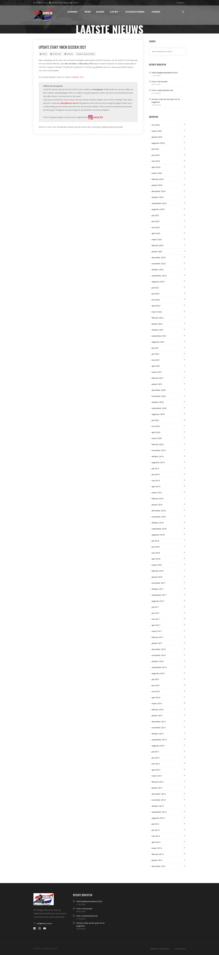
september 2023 (159, 203)
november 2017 (159, 583)
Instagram (65, 3)
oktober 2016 (158, 661)
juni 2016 (156, 685)
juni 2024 (156, 155)
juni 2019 (156, 474)
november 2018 (159, 516)
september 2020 (159, 408)
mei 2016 (156, 691)
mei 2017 (156, 619)
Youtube (75, 3)
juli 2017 (155, 607)
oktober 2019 (158, 456)
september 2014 (159, 812)
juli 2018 (155, 540)
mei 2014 (156, 836)
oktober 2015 (158, 733)
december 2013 (159, 866)
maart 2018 (157, 565)
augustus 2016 (158, 673)
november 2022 (159, 263)
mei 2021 (156, 360)
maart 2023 (157, 239)
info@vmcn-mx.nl (42, 3)
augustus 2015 (158, 745)
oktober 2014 (158, 806)
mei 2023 (156, 227)
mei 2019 (156, 480)
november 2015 (159, 727)
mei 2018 (156, 553)
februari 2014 (157, 854)
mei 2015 (156, 763)
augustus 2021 (158, 342)
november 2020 (159, 396)
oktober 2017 (158, 589)
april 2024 (156, 167)
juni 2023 (156, 221)
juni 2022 (156, 293)
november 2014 (159, 800)
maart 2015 (157, 775)
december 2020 (159, 390)
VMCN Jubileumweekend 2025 (165, 72)
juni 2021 (156, 354)
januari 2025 (157, 137)
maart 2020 (157, 438)
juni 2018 (156, 546)
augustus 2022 (158, 281)
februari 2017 (157, 637)
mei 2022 (156, 299)
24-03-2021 (57, 54)
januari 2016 (157, 715)
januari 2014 (157, 860)
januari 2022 (157, 324)
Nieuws (70, 54)
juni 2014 (156, 830)
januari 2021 (157, 384)
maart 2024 (157, 173)
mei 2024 (156, 161)
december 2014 (159, 794)
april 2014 (156, 842)
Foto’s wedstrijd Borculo (162, 90)
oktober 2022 (158, 269)
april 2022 (156, 305)
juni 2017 (156, 613)
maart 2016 (157, 703)
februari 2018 (157, 571)
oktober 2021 (158, 329)
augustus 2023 (158, 209)
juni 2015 (156, 757)
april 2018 (156, 558)
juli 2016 (155, 679)
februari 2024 (157, 179)
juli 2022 (155, 287)
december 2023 (159, 191)
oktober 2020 (158, 402)
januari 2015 (157, 788)
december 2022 (159, 257)
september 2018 (159, 528)
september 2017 (159, 595)
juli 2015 (155, 751)
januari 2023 (157, 251)
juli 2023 (155, 215)
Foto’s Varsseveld (159, 81)
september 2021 (159, 336)
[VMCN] (43, 15)
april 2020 (156, 432)
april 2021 (156, 366)
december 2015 (159, 721)
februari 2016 (157, 709)
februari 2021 (157, 378)
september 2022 (159, 275)
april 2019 (156, 486)
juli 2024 (155, 149)
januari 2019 (157, 504)
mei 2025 (156, 125)
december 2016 (159, 649)
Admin (44, 54)
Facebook (55, 3)
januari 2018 (157, 577)
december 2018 (159, 510)
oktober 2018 (158, 522)
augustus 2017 (158, 601)
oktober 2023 (158, 197)
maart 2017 (157, 631)
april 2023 (156, 233)
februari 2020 (157, 444)
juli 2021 (155, 348)
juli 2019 (155, 468)
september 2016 (159, 667)
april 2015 (156, 769)
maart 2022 (157, 311)
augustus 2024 (158, 143)
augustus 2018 (158, 534)
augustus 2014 (158, 818)
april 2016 (156, 697)
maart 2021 (157, 372)
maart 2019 (157, 492)
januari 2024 (157, 185)
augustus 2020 (158, 414)
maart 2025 (157, 131)
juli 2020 (155, 420)
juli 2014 (155, 824)
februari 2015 (157, 782)
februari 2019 (157, 498)
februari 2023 (157, 245)
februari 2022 (157, 317)
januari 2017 (157, 643)
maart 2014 (157, 848)
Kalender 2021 (77, 77)
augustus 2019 (158, 462)
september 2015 (159, 739)
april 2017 (156, 625)
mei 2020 (156, 426)
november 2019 (159, 450)
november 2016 (159, 655)
